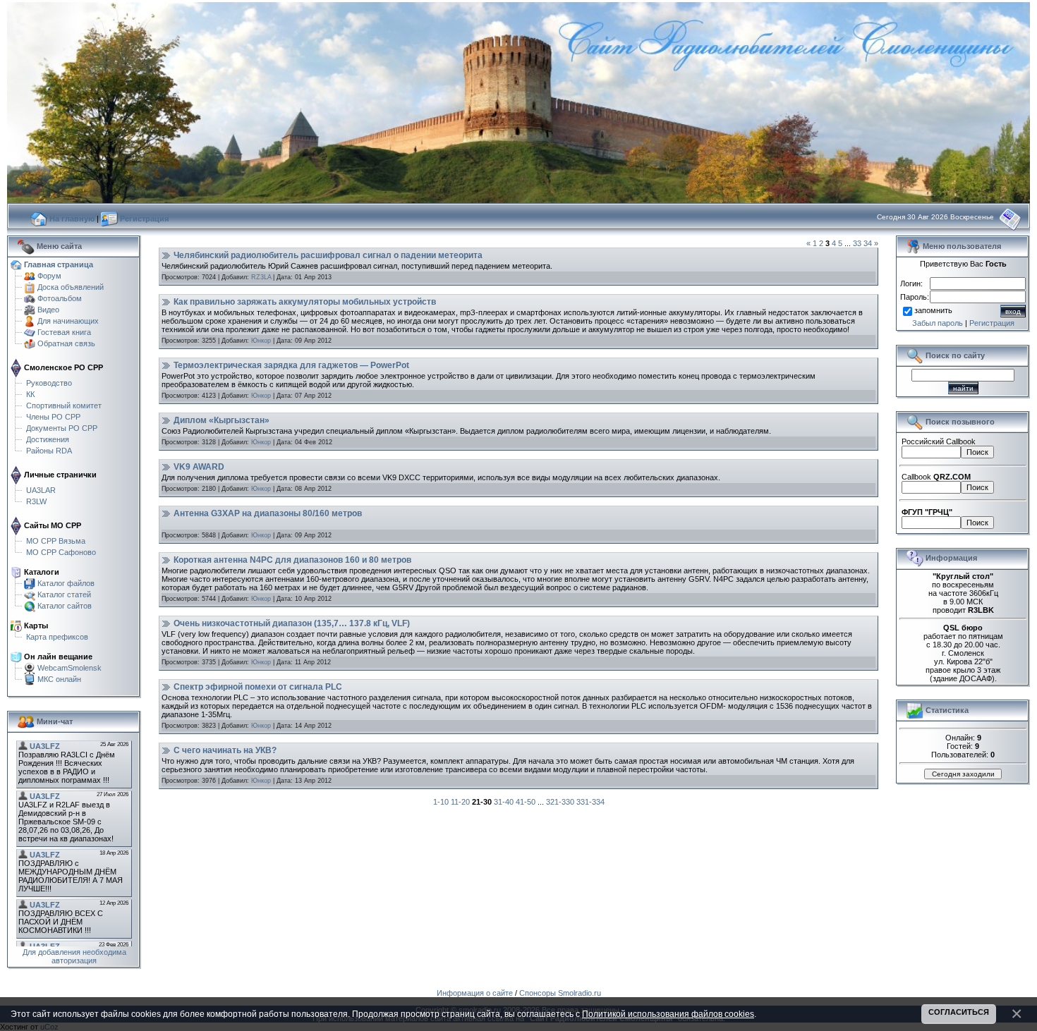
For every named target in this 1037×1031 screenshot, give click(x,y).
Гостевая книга (64, 332)
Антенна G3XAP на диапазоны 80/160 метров (268, 513)
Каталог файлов (66, 583)
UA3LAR (41, 490)
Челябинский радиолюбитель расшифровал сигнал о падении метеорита (328, 255)
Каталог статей (64, 594)
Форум (49, 276)
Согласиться (958, 1012)
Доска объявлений (70, 287)
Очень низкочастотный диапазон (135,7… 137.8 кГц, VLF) (292, 623)
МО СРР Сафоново (61, 552)
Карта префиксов (57, 637)
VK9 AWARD (199, 467)
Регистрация (991, 323)
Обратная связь (66, 343)
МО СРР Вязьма (55, 541)
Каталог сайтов (64, 606)
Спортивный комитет (64, 405)
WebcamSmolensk (69, 668)
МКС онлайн (59, 679)
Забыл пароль (937, 323)
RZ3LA (261, 277)
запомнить (933, 311)
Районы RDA (49, 450)
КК (30, 394)
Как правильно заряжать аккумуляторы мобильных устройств (305, 302)
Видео (48, 309)
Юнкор (261, 340)
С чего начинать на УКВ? (225, 750)
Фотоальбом (59, 298)
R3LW (36, 501)
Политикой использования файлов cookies (668, 1013)
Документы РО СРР (61, 428)
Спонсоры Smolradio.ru (560, 993)
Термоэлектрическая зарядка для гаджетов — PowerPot (291, 365)
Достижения (47, 439)
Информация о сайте (475, 993)
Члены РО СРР (53, 417)
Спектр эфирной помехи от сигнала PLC (258, 687)
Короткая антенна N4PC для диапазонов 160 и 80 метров (292, 560)
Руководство (49, 383)
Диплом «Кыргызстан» (221, 420)
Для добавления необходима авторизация (74, 956)
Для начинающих (68, 321)
